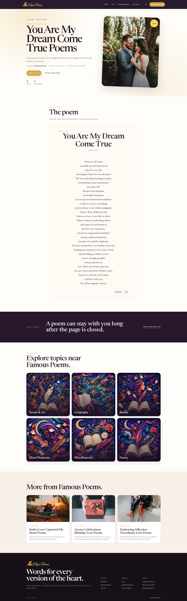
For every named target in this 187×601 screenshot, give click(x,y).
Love (113, 4)
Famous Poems (41, 19)
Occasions (136, 4)
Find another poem (155, 597)
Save (126, 292)
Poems (106, 4)
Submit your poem (157, 4)
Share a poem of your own (152, 327)
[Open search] (146, 4)
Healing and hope (127, 585)
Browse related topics (52, 73)
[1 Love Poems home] (32, 4)
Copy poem (118, 292)
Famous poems (106, 585)
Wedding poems (148, 588)
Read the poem (34, 73)
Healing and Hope (123, 4)
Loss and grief (126, 588)
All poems (30, 19)
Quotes (103, 588)
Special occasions (149, 585)
